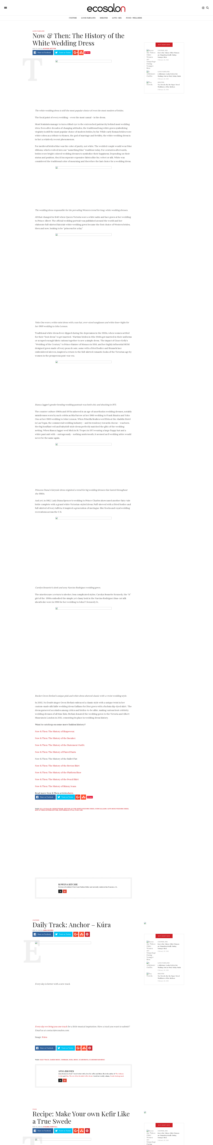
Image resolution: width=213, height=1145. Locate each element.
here (70, 793)
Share (44, 52)
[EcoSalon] (20, 7)
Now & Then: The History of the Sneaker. (55, 738)
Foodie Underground (117, 1076)
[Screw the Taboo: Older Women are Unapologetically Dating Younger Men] (152, 59)
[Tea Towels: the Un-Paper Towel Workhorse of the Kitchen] (152, 85)
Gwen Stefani (57, 809)
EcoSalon (47, 809)
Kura (71, 1060)
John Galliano (101, 809)
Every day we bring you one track (51, 1026)
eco (41, 809)
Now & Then (40, 810)
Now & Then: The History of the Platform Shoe (58, 772)
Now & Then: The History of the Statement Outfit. (60, 745)
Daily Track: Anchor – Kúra (72, 924)
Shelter (104, 18)
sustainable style (66, 810)
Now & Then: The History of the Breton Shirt (57, 765)
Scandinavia (84, 1060)
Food (35, 1109)
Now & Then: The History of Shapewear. (55, 731)
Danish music (55, 1060)
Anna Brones (48, 930)
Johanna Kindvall (50, 1127)
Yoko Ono (79, 810)
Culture (73, 18)
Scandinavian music (97, 1060)
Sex (166, 50)
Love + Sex (117, 18)
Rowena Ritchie (49, 48)
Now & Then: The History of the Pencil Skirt (57, 779)
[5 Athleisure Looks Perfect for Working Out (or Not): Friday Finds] (152, 74)
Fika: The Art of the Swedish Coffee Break (79, 1076)
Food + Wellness (134, 18)
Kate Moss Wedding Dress (118, 809)
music (76, 1060)
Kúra (44, 1037)
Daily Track (44, 1060)
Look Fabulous (88, 18)
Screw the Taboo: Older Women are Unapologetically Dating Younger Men (168, 55)
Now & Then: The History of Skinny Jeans (55, 786)
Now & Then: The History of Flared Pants (55, 752)
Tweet (65, 52)
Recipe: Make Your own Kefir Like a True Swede (81, 1117)
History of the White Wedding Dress (79, 809)
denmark (64, 1060)
